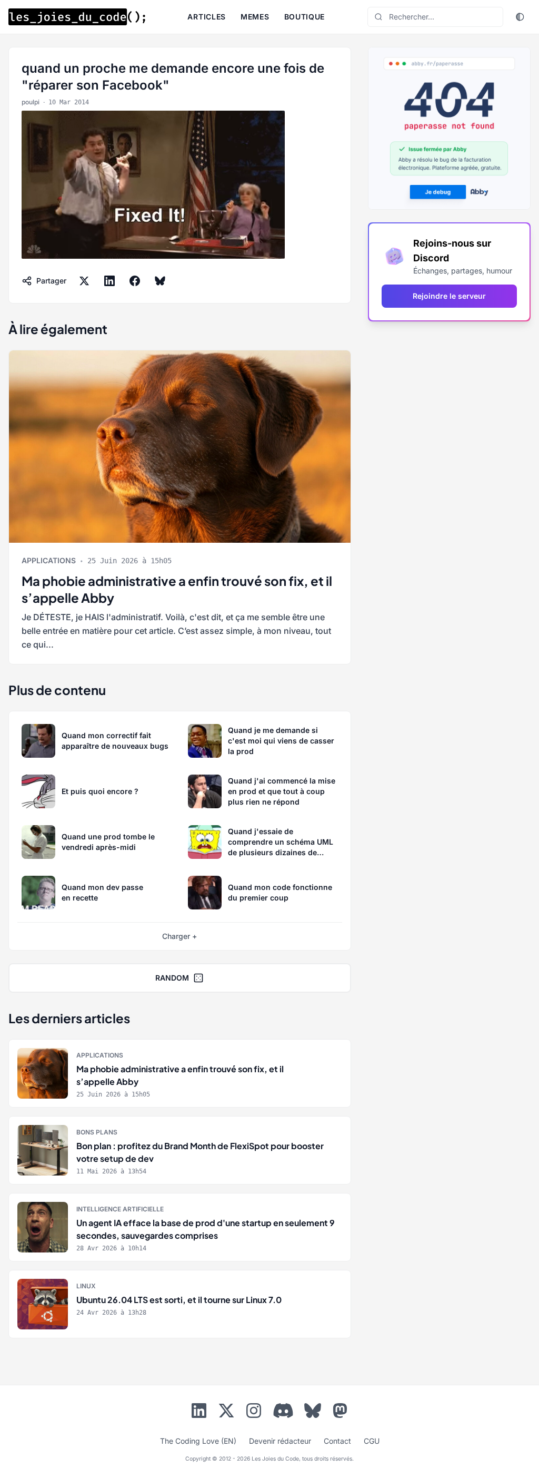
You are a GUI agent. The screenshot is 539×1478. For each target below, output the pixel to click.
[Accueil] (76, 16)
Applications (49, 560)
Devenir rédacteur (280, 1440)
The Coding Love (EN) (198, 1440)
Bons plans (96, 1132)
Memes (255, 16)
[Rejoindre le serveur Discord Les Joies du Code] (283, 1410)
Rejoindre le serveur (449, 295)
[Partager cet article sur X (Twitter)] (84, 280)
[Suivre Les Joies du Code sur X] (226, 1412)
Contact (337, 1440)
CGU (372, 1440)
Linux (86, 1286)
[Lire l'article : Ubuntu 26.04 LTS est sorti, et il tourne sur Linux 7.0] (180, 1304)
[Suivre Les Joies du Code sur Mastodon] (340, 1412)
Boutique (304, 16)
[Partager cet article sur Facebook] (134, 280)
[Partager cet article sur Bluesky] (160, 280)
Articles (206, 16)
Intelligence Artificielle (120, 1209)
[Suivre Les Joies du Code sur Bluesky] (312, 1412)
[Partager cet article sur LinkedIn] (109, 280)
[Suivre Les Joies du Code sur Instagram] (253, 1412)
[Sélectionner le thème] (520, 16)
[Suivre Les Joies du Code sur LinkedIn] (199, 1412)
